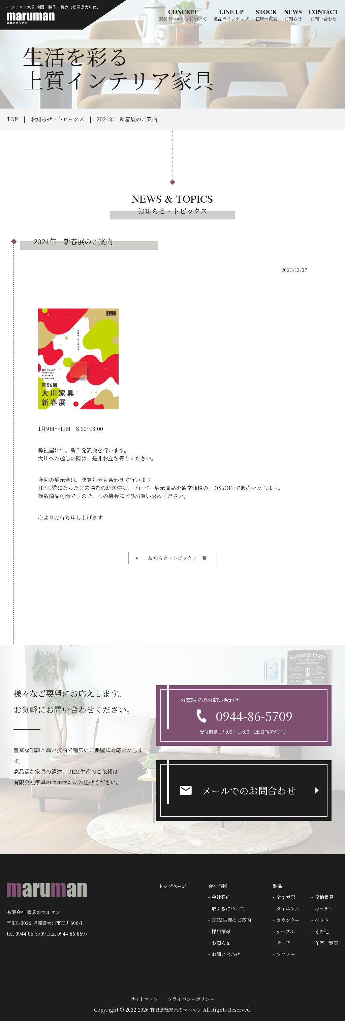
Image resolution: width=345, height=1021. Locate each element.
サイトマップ (144, 998)
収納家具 (324, 897)
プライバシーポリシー (191, 998)
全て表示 (285, 897)
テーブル (285, 931)
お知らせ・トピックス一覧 (175, 558)
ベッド (322, 919)
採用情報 (221, 931)
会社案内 (221, 897)
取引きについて (228, 908)
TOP (12, 119)
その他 (322, 931)
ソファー (285, 954)
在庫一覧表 (326, 942)
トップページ (172, 886)
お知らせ (221, 942)
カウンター (288, 919)
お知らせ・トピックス (57, 119)
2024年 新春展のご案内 (127, 119)
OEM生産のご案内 (231, 919)
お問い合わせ (226, 954)
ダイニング (288, 908)
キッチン (324, 908)
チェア (283, 942)
